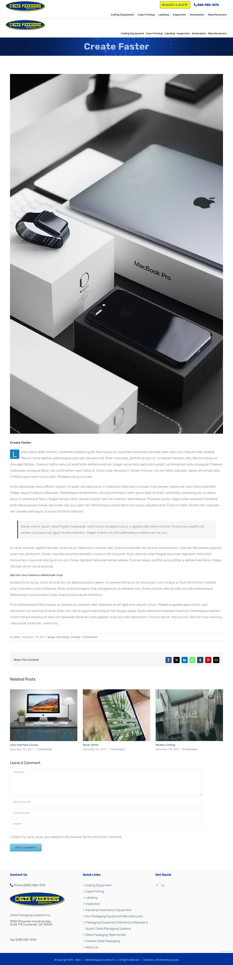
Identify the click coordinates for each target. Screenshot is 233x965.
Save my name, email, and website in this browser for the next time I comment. (68, 837)
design (51, 637)
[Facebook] (157, 885)
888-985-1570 (208, 5)
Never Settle (90, 745)
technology (62, 637)
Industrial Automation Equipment (108, 910)
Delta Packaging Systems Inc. (30, 915)
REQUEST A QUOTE (175, 5)
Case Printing (95, 891)
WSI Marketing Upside (167, 959)
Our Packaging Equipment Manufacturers (114, 916)
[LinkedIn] (162, 885)
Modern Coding (165, 745)
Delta (17, 637)
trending (75, 637)
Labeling (91, 897)
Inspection (93, 904)
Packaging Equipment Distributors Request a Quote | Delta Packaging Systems (117, 925)
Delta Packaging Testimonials (106, 935)
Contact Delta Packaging (103, 941)
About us (92, 947)
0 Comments (89, 637)
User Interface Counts (24, 745)
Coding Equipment (98, 885)
